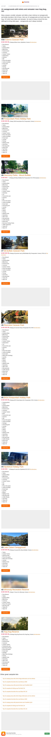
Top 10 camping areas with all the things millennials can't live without (19, 678)
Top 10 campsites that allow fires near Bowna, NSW (15, 681)
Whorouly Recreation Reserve (16, 590)
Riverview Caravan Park (14, 325)
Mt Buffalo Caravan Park (14, 251)
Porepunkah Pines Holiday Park (17, 119)
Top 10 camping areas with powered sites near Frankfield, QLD (17, 685)
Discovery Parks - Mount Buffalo (17, 175)
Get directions (33, 42)
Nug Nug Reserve (11, 632)
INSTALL (47, 733)
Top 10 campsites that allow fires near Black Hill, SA (15, 691)
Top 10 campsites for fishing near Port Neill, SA (14, 688)
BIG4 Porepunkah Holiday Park (17, 397)
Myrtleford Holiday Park (13, 467)
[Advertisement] (25, 90)
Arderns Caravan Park (14, 40)
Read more (6, 77)
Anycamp (3, 6)
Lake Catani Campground (15, 547)
